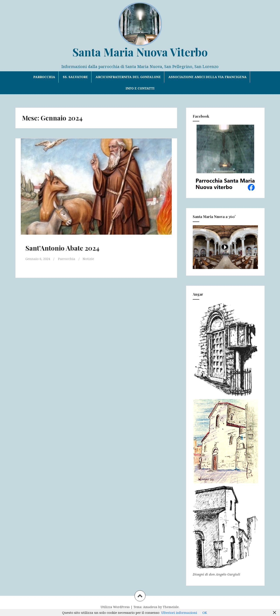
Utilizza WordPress (115, 607)
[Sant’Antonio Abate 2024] (96, 188)
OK (204, 612)
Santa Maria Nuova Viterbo (140, 52)
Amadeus (150, 607)
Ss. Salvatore (75, 77)
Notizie (88, 259)
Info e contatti (140, 88)
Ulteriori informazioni (179, 612)
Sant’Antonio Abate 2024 (62, 248)
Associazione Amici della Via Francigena (207, 77)
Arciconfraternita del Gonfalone (128, 77)
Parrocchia (44, 77)
